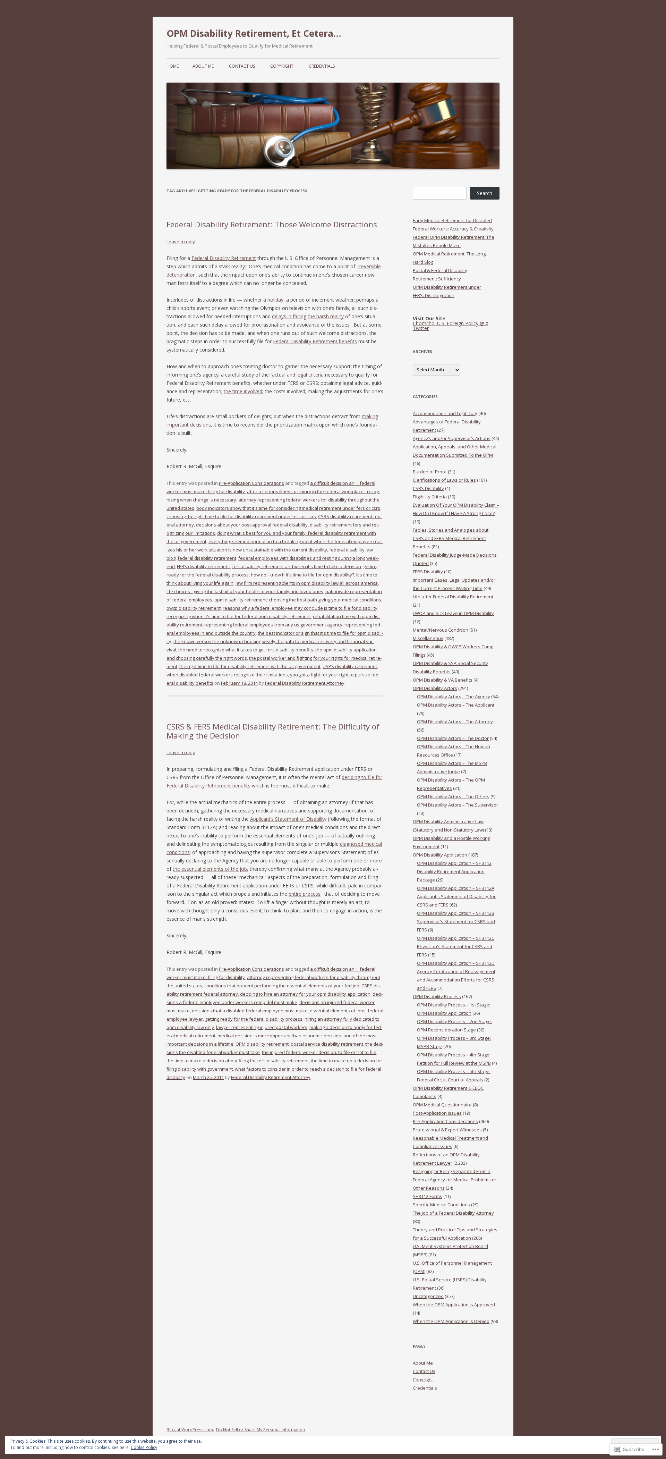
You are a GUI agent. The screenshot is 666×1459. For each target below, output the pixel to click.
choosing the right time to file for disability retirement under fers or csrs (241, 516)
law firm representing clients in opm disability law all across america (307, 583)
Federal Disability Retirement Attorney (304, 683)
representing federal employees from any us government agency (273, 625)
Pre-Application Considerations (251, 483)
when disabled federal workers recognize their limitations (227, 675)
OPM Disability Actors (435, 688)
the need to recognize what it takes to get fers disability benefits (245, 650)
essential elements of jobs (338, 1010)
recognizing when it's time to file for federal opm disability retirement (238, 616)
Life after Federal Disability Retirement (453, 596)
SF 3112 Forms (427, 1196)
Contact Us (242, 66)
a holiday (273, 299)
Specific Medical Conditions (441, 1204)
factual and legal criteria (297, 374)
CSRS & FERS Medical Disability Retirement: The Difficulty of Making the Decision (272, 731)
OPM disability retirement (262, 1044)
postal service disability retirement (327, 1044)
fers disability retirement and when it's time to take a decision (296, 566)
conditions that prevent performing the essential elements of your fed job (281, 985)
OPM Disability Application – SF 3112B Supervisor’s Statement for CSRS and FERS (456, 921)
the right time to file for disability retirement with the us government (250, 666)
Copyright (281, 66)
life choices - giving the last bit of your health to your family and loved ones (244, 591)
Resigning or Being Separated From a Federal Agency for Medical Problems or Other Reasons (454, 1179)
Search (484, 193)
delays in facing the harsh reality (308, 316)
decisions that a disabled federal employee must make (250, 1010)
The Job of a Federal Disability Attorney (453, 1213)
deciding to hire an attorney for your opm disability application (305, 994)
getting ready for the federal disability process (253, 1019)
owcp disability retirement (193, 608)
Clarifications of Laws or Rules (444, 480)
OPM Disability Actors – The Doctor (453, 738)
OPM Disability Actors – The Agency (453, 696)
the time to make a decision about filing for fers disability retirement (237, 1060)
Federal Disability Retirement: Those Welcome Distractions (271, 224)
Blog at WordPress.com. (190, 1430)
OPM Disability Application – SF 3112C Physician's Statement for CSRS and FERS (455, 946)
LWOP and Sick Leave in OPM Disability (453, 613)
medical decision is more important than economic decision (279, 1035)
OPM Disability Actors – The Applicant (455, 705)
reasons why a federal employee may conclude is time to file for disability (300, 608)
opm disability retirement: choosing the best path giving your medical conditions (297, 600)
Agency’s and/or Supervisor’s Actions (451, 438)
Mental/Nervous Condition (440, 630)
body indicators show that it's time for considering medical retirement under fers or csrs (288, 508)
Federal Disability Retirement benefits (315, 341)
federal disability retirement (207, 558)
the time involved (243, 391)
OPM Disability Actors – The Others (453, 796)
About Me (203, 66)
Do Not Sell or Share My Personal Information (260, 1430)
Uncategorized (428, 1296)
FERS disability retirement (203, 566)
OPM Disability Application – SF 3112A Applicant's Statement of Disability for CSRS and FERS (456, 896)
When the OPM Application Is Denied (451, 1321)
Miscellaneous (428, 638)
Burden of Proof (430, 472)
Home (172, 66)
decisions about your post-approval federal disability (252, 525)
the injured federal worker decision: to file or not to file (319, 1052)
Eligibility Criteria (430, 497)
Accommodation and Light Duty (445, 413)
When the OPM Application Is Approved (454, 1304)
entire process (305, 894)
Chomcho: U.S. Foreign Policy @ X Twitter (450, 325)
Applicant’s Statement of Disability (288, 819)
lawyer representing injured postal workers (261, 1027)
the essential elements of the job (210, 869)
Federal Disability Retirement (223, 258)
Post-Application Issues (437, 1113)
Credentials (322, 66)
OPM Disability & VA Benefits (442, 680)
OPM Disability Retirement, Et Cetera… (253, 33)
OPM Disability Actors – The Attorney (455, 721)
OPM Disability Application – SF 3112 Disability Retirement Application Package (454, 871)
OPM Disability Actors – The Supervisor (457, 805)
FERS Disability (428, 571)
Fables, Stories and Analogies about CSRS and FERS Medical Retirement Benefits (450, 538)
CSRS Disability (428, 488)
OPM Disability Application (440, 855)
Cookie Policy (144, 1447)
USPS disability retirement (350, 666)
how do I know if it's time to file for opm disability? (302, 575)
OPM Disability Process (437, 996)
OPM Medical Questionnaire (442, 1105)
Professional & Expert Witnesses (447, 1130)
